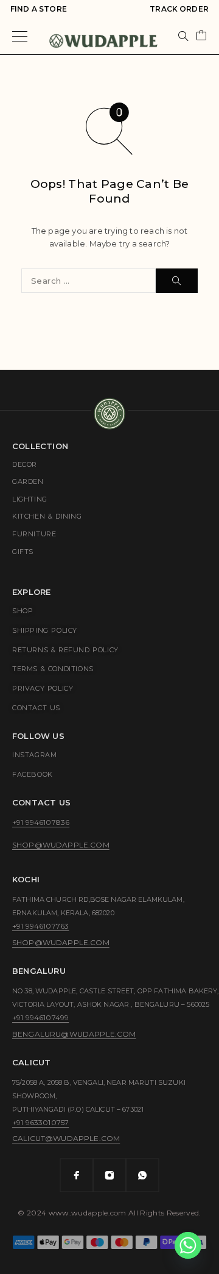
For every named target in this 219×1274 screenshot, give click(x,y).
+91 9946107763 (40, 925)
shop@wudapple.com (60, 844)
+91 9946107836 (40, 822)
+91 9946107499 (40, 1017)
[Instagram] (109, 1175)
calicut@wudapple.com (66, 1138)
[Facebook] (76, 1175)
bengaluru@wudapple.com (74, 1033)
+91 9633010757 (40, 1122)
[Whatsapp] (142, 1175)
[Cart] (201, 36)
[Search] (183, 36)
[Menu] (20, 36)
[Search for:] (88, 280)
